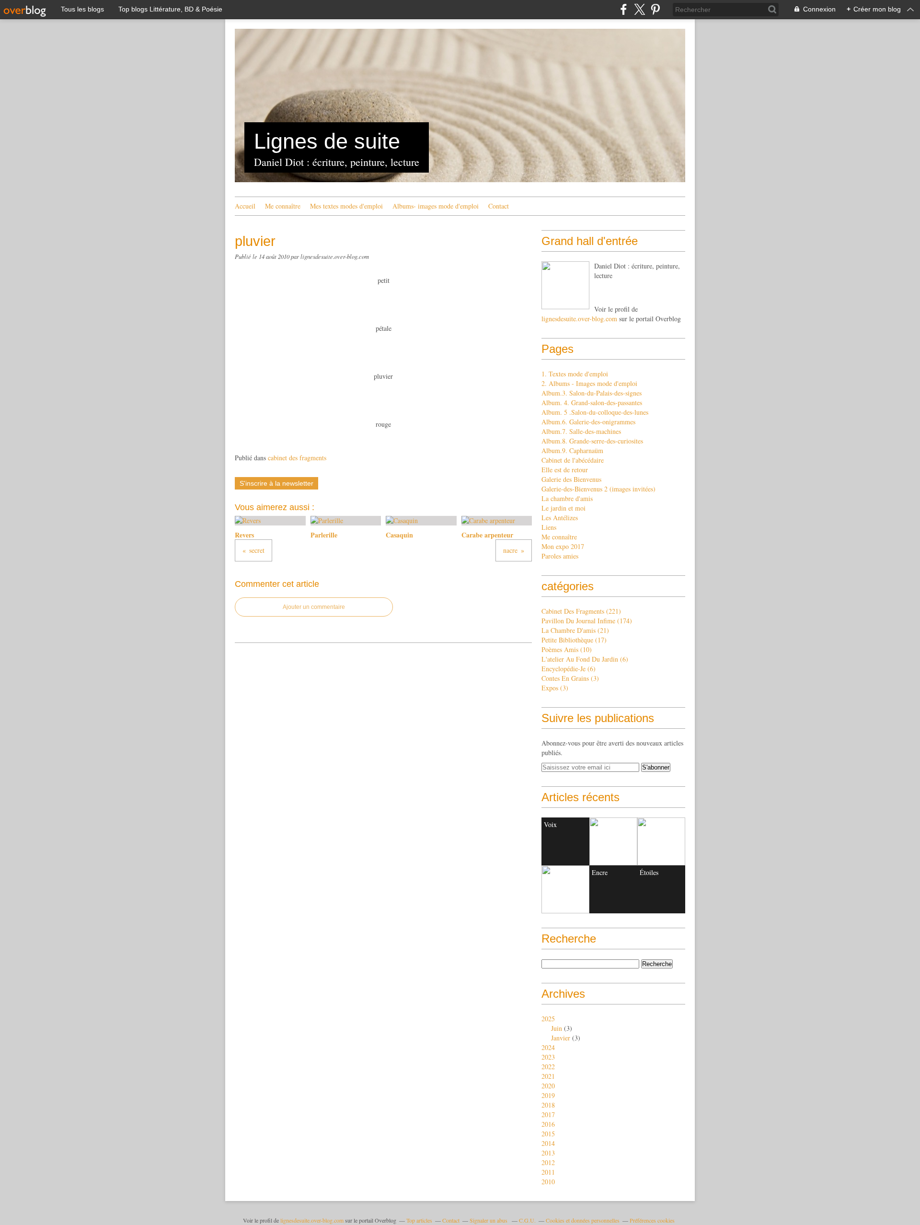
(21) (575, 630)
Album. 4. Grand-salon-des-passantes (591, 402)
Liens (548, 527)
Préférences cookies (652, 1220)
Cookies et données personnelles (583, 1220)
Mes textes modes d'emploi (346, 205)
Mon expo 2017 (562, 546)
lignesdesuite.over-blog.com (579, 318)
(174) (586, 620)
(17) (574, 639)
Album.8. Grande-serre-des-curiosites (592, 440)
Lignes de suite (327, 141)
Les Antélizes (559, 517)
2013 (548, 1152)
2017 (548, 1114)
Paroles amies (559, 555)
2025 (548, 1018)
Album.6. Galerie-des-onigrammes (588, 421)
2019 (548, 1095)
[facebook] (624, 9)
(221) (581, 611)
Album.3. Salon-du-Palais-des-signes (591, 392)
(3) (570, 678)
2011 (548, 1172)
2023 (548, 1057)
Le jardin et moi (563, 508)
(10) (566, 649)
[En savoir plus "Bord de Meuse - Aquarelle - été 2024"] (565, 889)
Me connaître (282, 205)
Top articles (419, 1220)
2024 (548, 1047)
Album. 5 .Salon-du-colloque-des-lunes (594, 412)
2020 (548, 1085)
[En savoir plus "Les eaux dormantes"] (613, 841)
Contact (498, 205)
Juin (556, 1028)
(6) (584, 659)
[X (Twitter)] (639, 9)
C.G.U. (527, 1220)
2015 (548, 1133)
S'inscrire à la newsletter (276, 483)
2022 (548, 1066)
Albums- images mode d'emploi (435, 205)
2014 (548, 1143)
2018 (548, 1104)
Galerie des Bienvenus (571, 479)
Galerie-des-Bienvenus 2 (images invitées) (598, 488)
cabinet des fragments (297, 457)
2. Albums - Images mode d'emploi (589, 383)
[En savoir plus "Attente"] (661, 841)
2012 (548, 1162)
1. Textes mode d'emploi (574, 373)
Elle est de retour (564, 469)
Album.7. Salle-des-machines (581, 431)
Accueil (245, 205)
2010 (548, 1181)
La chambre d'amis (567, 498)
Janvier (560, 1037)
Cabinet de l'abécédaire (572, 460)
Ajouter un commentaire (314, 607)
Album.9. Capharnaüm (572, 450)
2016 (548, 1124)
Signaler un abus (489, 1220)
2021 (548, 1076)
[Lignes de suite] (565, 285)
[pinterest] (655, 9)
